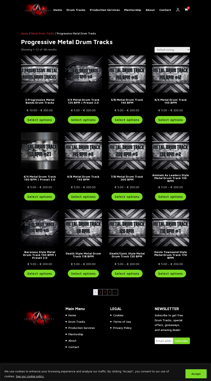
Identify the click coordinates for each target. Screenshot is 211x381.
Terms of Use (122, 321)
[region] (105, 372)
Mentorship (132, 9)
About (150, 9)
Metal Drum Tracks (42, 33)
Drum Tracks (76, 9)
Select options (39, 120)
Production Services (105, 9)
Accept (196, 373)
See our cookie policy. (30, 376)
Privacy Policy (122, 327)
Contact (165, 9)
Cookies (118, 315)
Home (57, 9)
